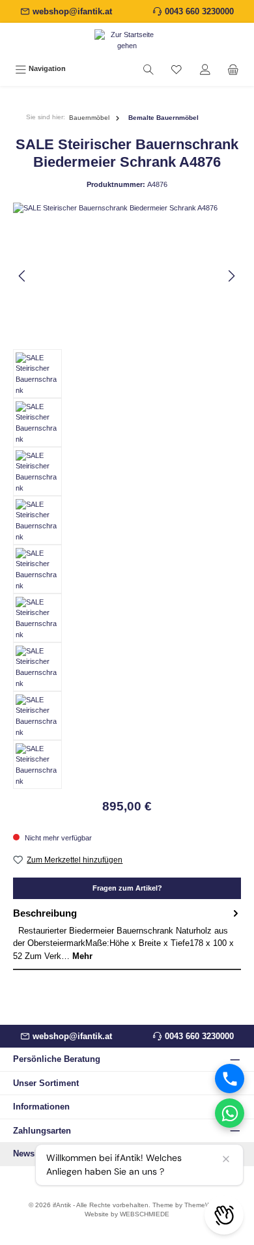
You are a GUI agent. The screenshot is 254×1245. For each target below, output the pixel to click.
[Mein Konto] (205, 69)
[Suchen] (148, 69)
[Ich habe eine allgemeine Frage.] (229, 1113)
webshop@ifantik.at (72, 11)
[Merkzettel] (176, 69)
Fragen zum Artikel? (127, 888)
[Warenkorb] (233, 69)
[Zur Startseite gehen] (127, 40)
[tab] (127, 934)
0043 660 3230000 (199, 11)
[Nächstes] (231, 276)
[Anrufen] (229, 1078)
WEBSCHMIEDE (144, 1214)
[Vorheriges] (23, 276)
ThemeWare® (204, 1205)
